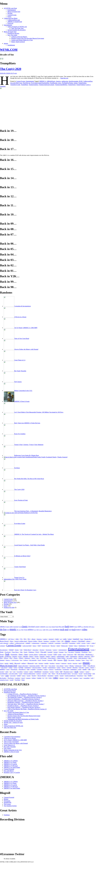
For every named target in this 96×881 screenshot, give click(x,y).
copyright (65, 643)
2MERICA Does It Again (11, 751)
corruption (72, 643)
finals (25, 652)
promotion (66, 669)
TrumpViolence (81, 84)
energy (55, 650)
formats (61, 652)
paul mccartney (36, 667)
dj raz (91, 645)
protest (76, 83)
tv (81, 629)
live (5, 629)
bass (81, 639)
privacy (40, 629)
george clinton (33, 654)
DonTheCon (26, 83)
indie (67, 656)
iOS (90, 626)
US (46, 678)
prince (46, 669)
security (44, 673)
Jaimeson (27, 658)
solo (94, 673)
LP (91, 660)
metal (8, 629)
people (45, 667)
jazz (37, 658)
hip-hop (86, 626)
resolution (45, 671)
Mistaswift (31, 663)
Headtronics (89, 654)
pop (37, 629)
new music (52, 665)
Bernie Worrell (4, 641)
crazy (88, 643)
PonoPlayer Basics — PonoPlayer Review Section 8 (23, 706)
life (1, 629)
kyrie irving (15, 660)
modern (52, 663)
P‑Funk (21, 667)
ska (49, 673)
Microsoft (17, 663)
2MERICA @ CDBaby (11, 761)
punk (79, 669)
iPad (1, 658)
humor (48, 656)
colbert (12, 643)
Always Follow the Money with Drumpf (16, 743)
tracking (17, 678)
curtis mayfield (27, 645)
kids (89, 658)
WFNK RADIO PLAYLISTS (17, 30)
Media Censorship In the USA (13, 750)
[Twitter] (1, 59)
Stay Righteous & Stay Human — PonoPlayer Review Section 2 (27, 695)
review (52, 671)
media (6, 663)
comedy (37, 626)
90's (29, 639)
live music (71, 660)
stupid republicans (70, 675)
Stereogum (7, 801)
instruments (73, 656)
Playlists (10, 13)
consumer (58, 643)
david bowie (45, 645)
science (39, 673)
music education (23, 665)
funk (67, 626)
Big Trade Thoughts (10, 746)
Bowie (40, 641)
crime (93, 643)
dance (34, 645)
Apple (7, 626)
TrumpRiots (24, 84)
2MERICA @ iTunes (10, 762)
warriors (75, 678)
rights (57, 671)
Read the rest (64, 78)
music (13, 629)
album (33, 639)
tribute (34, 678)
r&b (47, 629)
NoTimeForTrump (67, 83)
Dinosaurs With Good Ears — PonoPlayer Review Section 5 (25, 700)
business (46, 641)
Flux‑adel (43, 652)
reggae (26, 671)
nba (17, 629)
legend (44, 660)
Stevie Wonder (42, 675)
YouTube (17, 680)
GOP (79, 627)
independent (60, 656)
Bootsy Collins (32, 641)
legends (50, 660)
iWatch (21, 658)
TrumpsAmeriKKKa (61, 84)
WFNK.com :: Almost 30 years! (13, 722)
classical (74, 641)
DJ (88, 645)
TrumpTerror (72, 84)
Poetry (9, 16)
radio (6, 671)
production (58, 669)
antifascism (65, 81)
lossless (78, 660)
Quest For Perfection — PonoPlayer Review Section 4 (24, 699)
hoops (36, 656)
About (6, 724)
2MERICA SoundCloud (15, 21)
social (80, 673)
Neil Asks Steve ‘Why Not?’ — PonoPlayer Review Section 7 (26, 704)
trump (78, 629)
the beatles (3, 678)
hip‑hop (25, 656)
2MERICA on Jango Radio (12, 767)
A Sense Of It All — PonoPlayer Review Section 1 (23, 694)
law (21, 660)
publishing (73, 669)
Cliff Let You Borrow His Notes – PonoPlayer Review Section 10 (27, 709)
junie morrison (82, 658)
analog (45, 639)
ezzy (15, 73)
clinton (88, 641)
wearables (86, 678)
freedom (77, 652)
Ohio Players (91, 665)
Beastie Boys (88, 639)
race (93, 669)
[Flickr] (2, 59)
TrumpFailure (82, 83)
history (31, 656)
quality (44, 629)
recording (50, 629)
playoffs (81, 667)
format (56, 652)
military (24, 663)
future (75, 626)
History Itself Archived (18, 42)
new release (60, 665)
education (35, 650)
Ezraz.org (10, 23)
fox (66, 652)
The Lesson (7, 804)
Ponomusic (14, 669)
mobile (46, 663)
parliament (28, 667)
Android (51, 639)
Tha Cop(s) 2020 (10, 68)
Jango (33, 658)
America (58, 81)
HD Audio (81, 654)
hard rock (70, 654)
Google (50, 654)
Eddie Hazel (27, 650)
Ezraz (56, 626)
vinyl (66, 678)
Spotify (34, 675)
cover (46, 626)
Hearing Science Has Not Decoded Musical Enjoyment (27, 38)
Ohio (22, 629)
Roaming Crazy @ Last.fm (12, 772)
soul (66, 629)
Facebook (8, 652)
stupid (61, 675)
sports (28, 675)
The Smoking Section (10, 806)
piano (58, 667)
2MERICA (42, 81)
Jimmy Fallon (61, 658)
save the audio (13, 673)
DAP (39, 645)
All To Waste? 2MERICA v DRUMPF (15, 740)
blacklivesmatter (73, 81)
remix (31, 671)
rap (11, 671)
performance (52, 667)
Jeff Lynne (43, 658)
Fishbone (31, 652)
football (50, 652)
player (64, 667)
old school (4, 667)
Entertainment (12, 10)
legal (39, 660)
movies (75, 663)
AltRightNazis (50, 81)
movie (69, 663)
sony (2, 675)
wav (81, 678)
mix (36, 663)
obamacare (78, 665)
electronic (49, 650)
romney (82, 671)
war (71, 678)
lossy (83, 660)
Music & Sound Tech (14, 11)
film (21, 652)
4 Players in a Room (10, 738)
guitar (60, 654)
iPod (11, 658)
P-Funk (25, 629)
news (59, 83)
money (58, 663)
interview (87, 656)
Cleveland (31, 627)
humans (42, 656)
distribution (82, 645)
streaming (50, 675)
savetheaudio (4, 673)
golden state (42, 654)
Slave (53, 673)
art (61, 639)
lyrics (1, 663)
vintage (61, 678)
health (2, 656)
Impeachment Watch (10, 690)
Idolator (6, 799)
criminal (2, 645)
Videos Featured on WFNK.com (17, 26)
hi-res (82, 626)
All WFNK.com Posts (10, 8)
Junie (75, 658)
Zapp (23, 680)
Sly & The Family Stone (64, 673)
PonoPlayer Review (13, 33)
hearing (15, 656)
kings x (8, 660)
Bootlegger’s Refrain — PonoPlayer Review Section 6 (24, 702)
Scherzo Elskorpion (29, 673)
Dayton (53, 645)
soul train (13, 675)
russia (87, 671)
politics (30, 629)
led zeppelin (32, 660)
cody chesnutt (4, 643)
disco (75, 645)
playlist (69, 667)
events (92, 650)
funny (71, 627)
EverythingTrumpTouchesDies (40, 83)
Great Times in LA (9, 745)
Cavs (20, 626)
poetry (87, 667)
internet (80, 656)
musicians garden (35, 665)
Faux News (15, 652)
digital (50, 626)
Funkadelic (14, 654)
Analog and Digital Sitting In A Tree (22, 40)
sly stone (74, 673)
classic (24, 626)
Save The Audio (12, 35)
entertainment (63, 650)
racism (2, 671)
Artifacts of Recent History (19, 37)
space (23, 675)
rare (14, 671)
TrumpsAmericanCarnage (46, 84)
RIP (61, 671)
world (11, 680)
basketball (15, 626)
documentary (4, 650)
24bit (17, 639)
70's (21, 639)
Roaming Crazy (68, 671)
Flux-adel (61, 626)
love (87, 660)
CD (62, 641)
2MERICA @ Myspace (11, 766)
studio (56, 675)
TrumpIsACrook (15, 84)
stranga (6, 43)
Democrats (64, 645)
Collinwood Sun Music (11, 18)
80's (25, 639)
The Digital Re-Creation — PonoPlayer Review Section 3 (25, 697)
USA (50, 678)
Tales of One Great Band (11, 741)
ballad (70, 639)
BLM (80, 81)
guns (64, 654)
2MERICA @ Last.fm (10, 764)
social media (87, 673)
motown (64, 663)
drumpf (53, 626)
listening (59, 660)
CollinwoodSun (87, 81)
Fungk (2, 654)
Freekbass (84, 652)
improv (53, 656)
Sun (85, 675)
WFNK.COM (8, 49)
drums (17, 650)
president (39, 669)
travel (23, 678)
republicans (56, 629)
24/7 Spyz (11, 639)
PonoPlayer (22, 669)
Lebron (92, 626)
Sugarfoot (80, 675)
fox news (71, 652)
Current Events (12, 15)
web (92, 678)
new (46, 665)
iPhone (6, 658)
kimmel (2, 660)
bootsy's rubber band (21, 641)
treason (28, 678)
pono (35, 629)
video (84, 629)
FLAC (37, 652)
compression (35, 643)
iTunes (16, 658)
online (10, 667)
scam (20, 673)
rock (62, 629)
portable (33, 669)
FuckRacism (53, 83)
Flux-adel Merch (9, 771)
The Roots (11, 678)
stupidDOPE (7, 802)
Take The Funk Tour (17, 28)
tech (74, 629)
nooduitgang (11, 45)
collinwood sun (19, 643)
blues (11, 641)
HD (75, 654)
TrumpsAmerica (33, 84)
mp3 (80, 663)
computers (44, 643)
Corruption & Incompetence (12, 736)
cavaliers (52, 641)
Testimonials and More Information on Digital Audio (23, 719)
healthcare (8, 656)
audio (11, 626)
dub (21, 650)
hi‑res (20, 656)
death (58, 645)
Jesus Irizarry (52, 658)
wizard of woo (4, 680)
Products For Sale (9, 607)
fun (90, 652)
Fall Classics (7, 748)
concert (42, 627)
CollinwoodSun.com (14, 20)
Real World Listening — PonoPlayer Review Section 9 (24, 707)
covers (83, 643)
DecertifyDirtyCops (16, 83)
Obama (71, 665)
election (42, 650)
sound (70, 629)
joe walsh (69, 658)
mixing (41, 663)
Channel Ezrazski (9, 769)
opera (15, 667)
